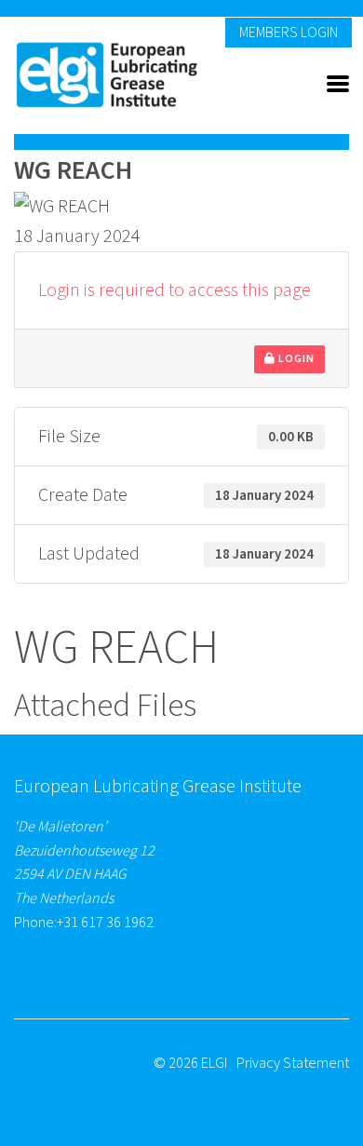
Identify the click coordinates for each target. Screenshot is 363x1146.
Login (295, 359)
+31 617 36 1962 (105, 922)
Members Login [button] (288, 32)
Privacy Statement (292, 1063)
